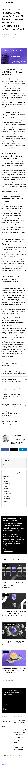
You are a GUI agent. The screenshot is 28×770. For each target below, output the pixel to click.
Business (6, 481)
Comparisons (7, 483)
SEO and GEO (7, 493)
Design (5, 486)
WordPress (7, 504)
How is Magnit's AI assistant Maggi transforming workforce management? (11, 413)
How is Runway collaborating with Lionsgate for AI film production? (13, 372)
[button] (5, 449)
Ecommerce (7, 489)
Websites (6, 501)
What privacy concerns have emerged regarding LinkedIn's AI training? (11, 396)
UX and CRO (7, 496)
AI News (13, 36)
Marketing (6, 491)
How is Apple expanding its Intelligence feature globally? (10, 388)
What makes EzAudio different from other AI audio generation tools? (13, 405)
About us (6, 476)
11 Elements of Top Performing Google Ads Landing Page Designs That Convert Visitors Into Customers (20, 722)
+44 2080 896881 (6, 762)
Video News (7, 498)
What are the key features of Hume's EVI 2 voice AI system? (11, 380)
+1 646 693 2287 (14, 762)
